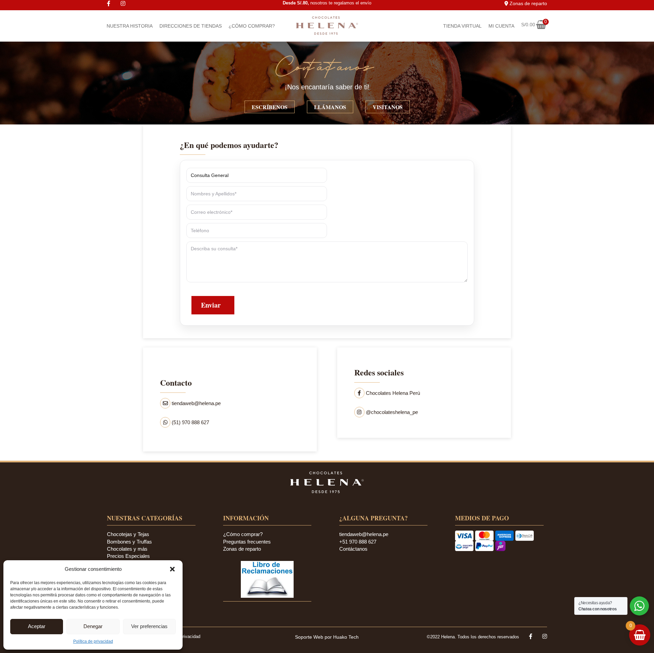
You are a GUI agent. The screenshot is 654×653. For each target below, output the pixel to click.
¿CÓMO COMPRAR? (252, 26)
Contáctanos (353, 549)
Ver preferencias (149, 626)
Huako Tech (346, 637)
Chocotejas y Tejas (128, 534)
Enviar (211, 305)
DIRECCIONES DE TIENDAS (190, 26)
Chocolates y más (127, 549)
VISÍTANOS (388, 107)
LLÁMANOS (330, 107)
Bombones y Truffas (129, 542)
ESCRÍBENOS (269, 107)
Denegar (93, 626)
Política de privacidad (93, 641)
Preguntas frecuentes (247, 542)
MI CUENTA (501, 26)
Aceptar (36, 626)
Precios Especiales (128, 556)
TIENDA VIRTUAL (462, 26)
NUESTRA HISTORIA (130, 26)
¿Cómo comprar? (243, 534)
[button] (172, 569)
